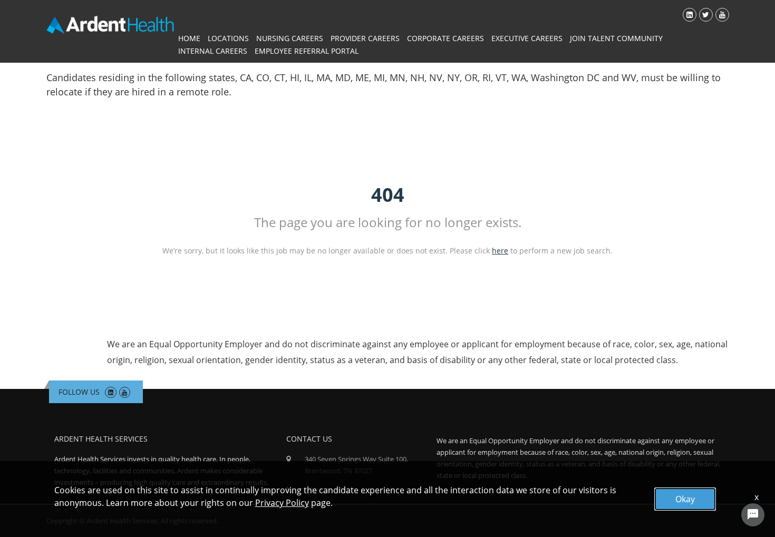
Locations (228, 38)
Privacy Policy (282, 503)
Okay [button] (685, 499)
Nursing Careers (289, 38)
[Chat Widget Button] (752, 514)
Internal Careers (212, 51)
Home (189, 38)
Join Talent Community (616, 38)
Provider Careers (365, 38)
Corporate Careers (445, 38)
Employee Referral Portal (307, 51)
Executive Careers (527, 38)
